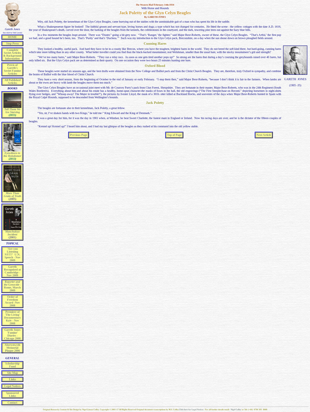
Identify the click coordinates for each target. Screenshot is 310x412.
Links (12, 379)
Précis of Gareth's (12, 66)
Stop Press (12, 43)
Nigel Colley (236, 409)
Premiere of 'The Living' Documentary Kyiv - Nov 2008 (12, 317)
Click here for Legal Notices (191, 409)
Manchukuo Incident (12, 233)
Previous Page (78, 134)
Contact (12, 402)
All (6, 80)
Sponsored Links (12, 394)
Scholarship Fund (12, 365)
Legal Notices (12, 386)
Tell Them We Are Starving (12, 111)
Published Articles (14, 81)
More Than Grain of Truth (12, 195)
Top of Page (174, 134)
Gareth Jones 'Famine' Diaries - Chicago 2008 (12, 334)
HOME (12, 37)
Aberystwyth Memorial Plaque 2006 (12, 347)
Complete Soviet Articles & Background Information (12, 54)
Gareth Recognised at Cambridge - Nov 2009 (12, 271)
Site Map (12, 372)
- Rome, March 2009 (12, 286)
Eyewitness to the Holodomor (12, 154)
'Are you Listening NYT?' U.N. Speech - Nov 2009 (12, 254)
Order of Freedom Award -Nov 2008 (12, 301)
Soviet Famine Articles (12, 72)
